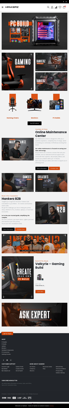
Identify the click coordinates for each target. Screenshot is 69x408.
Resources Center (47, 366)
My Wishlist (4, 368)
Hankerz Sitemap (60, 372)
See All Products (34, 123)
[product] (40, 277)
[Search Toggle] (48, 7)
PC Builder (4, 342)
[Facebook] (63, 2)
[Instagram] (66, 2)
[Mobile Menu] (3, 7)
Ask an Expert (19, 370)
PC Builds (4, 344)
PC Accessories (5, 352)
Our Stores (32, 366)
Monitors (4, 348)
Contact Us (32, 368)
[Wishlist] (60, 7)
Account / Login (5, 366)
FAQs (44, 368)
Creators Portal (19, 368)
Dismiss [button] (51, 406)
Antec (36, 284)
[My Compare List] (56, 7)
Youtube (7, 360)
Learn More (40, 291)
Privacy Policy (59, 370)
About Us (32, 370)
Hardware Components (8, 350)
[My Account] (52, 7)
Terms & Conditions (61, 368)
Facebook (3, 360)
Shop (3, 339)
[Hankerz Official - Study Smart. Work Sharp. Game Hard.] (12, 7)
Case (40, 284)
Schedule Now (54, 168)
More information (42, 168)
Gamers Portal (19, 366)
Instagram (10, 360)
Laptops (4, 346)
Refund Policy (59, 366)
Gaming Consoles (6, 354)
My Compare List (6, 370)
